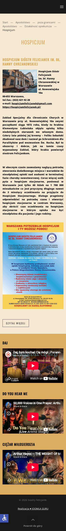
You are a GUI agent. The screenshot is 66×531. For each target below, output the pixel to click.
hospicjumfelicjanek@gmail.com (32, 103)
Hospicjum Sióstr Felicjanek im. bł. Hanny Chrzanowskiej (31, 61)
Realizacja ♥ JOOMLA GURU (33, 508)
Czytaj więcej (15, 323)
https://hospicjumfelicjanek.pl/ (22, 107)
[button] (61, 7)
